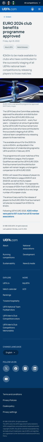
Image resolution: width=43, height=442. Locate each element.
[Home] (10, 240)
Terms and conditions (12, 394)
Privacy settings (10, 412)
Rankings (7, 295)
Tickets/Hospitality (11, 301)
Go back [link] (8, 17)
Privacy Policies (9, 400)
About (5, 245)
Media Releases (22, 47)
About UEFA (9, 47)
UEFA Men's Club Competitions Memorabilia (10, 327)
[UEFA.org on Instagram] (25, 371)
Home (9, 9)
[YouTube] (6, 381)
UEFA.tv (6, 283)
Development (29, 254)
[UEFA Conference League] (13, 2)
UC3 (24, 289)
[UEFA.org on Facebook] (15, 371)
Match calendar (10, 289)
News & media (29, 263)
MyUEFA (26, 283)
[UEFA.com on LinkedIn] (35, 371)
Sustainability (9, 263)
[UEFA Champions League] (4, 2)
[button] (38, 9)
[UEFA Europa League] (9, 2)
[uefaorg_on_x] (6, 371)
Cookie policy (8, 406)
